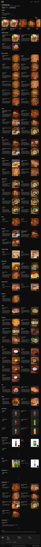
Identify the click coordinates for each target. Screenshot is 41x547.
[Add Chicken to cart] (19, 257)
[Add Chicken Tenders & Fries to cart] (38, 393)
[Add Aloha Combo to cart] (38, 134)
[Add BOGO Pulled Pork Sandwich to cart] (19, 154)
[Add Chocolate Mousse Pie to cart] (19, 404)
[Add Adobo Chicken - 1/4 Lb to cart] (19, 96)
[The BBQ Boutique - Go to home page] (2, 2)
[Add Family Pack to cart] (19, 302)
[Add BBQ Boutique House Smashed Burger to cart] (38, 237)
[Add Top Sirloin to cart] (19, 70)
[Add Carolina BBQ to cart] (19, 363)
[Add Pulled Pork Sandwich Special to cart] (19, 507)
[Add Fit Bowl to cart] (38, 213)
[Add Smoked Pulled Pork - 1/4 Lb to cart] (19, 87)
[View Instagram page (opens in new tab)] (3, 545)
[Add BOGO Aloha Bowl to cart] (38, 154)
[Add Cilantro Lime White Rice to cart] (38, 325)
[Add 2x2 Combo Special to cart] (38, 490)
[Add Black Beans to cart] (38, 334)
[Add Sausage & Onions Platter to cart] (38, 175)
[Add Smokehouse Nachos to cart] (19, 166)
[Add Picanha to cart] (38, 61)
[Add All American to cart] (19, 187)
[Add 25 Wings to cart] (38, 225)
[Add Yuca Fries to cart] (38, 269)
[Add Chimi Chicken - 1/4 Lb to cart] (38, 96)
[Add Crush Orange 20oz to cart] (38, 434)
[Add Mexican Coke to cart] (19, 446)
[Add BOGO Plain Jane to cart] (38, 146)
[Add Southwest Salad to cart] (19, 314)
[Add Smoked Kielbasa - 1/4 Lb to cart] (19, 104)
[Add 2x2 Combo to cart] (19, 125)
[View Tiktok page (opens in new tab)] (4, 545)
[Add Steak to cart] (38, 257)
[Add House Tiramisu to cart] (38, 404)
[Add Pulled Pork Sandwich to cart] (19, 237)
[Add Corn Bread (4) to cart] (38, 278)
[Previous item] (36, 17)
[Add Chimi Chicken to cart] (19, 78)
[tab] (3, 7)
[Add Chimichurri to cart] (38, 363)
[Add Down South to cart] (38, 204)
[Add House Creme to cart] (19, 355)
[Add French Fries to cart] (19, 269)
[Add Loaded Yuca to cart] (19, 175)
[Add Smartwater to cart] (38, 466)
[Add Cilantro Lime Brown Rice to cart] (19, 334)
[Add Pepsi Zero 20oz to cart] (38, 416)
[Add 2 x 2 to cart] (19, 290)
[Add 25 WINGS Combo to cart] (38, 116)
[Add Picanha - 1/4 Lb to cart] (38, 87)
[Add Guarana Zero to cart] (19, 454)
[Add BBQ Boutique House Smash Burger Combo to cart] (19, 116)
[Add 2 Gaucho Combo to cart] (38, 125)
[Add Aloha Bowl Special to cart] (38, 507)
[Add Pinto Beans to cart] (19, 343)
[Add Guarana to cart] (38, 446)
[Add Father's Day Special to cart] (19, 499)
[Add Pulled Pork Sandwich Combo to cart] (19, 134)
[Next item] (38, 17)
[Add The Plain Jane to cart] (19, 245)
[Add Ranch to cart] (38, 372)
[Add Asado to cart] (38, 195)
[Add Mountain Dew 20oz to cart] (38, 425)
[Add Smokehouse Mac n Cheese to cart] (19, 325)
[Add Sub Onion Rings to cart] (19, 278)
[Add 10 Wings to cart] (26, 26)
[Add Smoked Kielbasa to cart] (38, 78)
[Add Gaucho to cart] (34, 26)
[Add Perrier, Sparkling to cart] (19, 466)
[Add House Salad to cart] (38, 314)
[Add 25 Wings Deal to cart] (19, 490)
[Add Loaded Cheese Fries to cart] (38, 166)
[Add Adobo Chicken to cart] (38, 70)
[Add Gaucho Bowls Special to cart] (38, 499)
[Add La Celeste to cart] (19, 213)
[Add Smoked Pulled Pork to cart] (19, 61)
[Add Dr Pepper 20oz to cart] (19, 425)
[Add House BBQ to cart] (38, 355)
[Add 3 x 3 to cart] (38, 290)
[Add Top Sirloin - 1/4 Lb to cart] (38, 104)
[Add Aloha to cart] (38, 187)
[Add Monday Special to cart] (19, 478)
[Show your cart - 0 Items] (38, 2)
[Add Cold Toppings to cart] (38, 343)
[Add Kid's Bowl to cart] (19, 49)
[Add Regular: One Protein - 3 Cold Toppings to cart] (17, 26)
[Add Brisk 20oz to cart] (19, 434)
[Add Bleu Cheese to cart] (19, 381)
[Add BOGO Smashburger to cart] (19, 146)
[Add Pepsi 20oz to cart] (19, 416)
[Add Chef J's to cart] (19, 204)
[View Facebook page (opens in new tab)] (1, 545)
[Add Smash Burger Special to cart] (19, 516)
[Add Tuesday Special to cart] (19, 528)
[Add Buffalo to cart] (19, 372)
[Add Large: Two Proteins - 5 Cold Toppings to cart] (8, 26)
